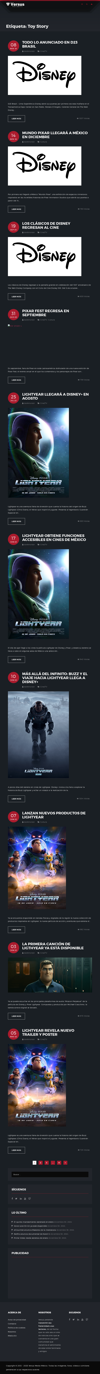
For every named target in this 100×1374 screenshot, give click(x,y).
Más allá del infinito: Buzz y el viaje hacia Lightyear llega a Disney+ (55, 678)
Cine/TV (43, 51)
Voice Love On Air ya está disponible (30, 1226)
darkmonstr (29, 51)
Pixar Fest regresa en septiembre (45, 313)
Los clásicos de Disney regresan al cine (46, 225)
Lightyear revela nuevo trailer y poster (48, 1032)
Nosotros (12, 1332)
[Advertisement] (50, 1278)
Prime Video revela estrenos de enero (31, 1238)
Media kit (12, 1336)
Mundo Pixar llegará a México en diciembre (55, 135)
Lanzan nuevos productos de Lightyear (54, 815)
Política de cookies (16, 1328)
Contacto (12, 1324)
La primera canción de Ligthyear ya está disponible (53, 946)
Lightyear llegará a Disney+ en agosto (55, 396)
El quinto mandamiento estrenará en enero (34, 1222)
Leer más (16, 119)
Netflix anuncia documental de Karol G (32, 1234)
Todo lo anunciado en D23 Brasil (50, 44)
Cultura (43, 142)
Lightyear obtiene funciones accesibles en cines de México (54, 537)
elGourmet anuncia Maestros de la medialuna (35, 1230)
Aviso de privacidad (17, 1320)
